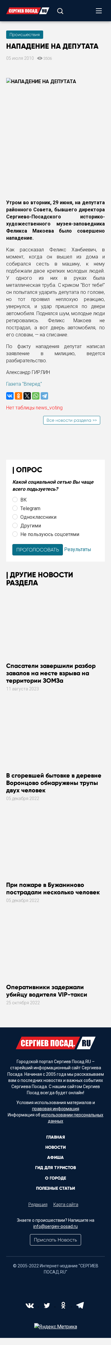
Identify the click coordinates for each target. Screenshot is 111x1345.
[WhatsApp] (35, 396)
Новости (55, 1147)
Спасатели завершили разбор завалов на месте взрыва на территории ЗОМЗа (51, 673)
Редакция (37, 1204)
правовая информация (55, 1108)
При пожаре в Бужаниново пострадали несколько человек (53, 888)
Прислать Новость (55, 1240)
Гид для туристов (55, 1167)
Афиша (55, 1157)
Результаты (77, 549)
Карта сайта (65, 1204)
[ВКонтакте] (10, 396)
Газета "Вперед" (24, 384)
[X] (27, 396)
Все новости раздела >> (72, 420)
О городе (55, 1178)
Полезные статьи (55, 1188)
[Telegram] (44, 396)
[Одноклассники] (18, 396)
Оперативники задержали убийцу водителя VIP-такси (46, 990)
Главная (55, 1137)
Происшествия (25, 34)
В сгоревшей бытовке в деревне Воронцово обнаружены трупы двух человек (53, 783)
